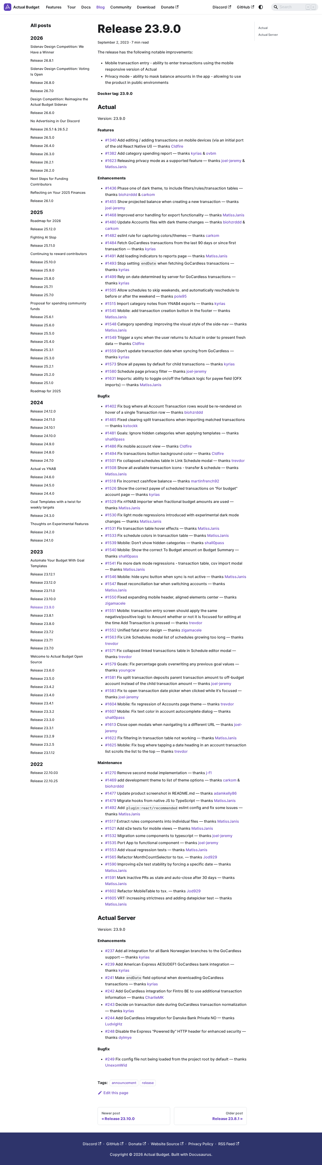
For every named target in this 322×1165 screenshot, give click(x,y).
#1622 (110, 738)
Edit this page (115, 1092)
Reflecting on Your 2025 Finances (58, 192)
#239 (110, 964)
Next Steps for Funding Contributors (49, 181)
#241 (109, 977)
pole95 (180, 296)
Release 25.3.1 (42, 350)
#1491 (110, 256)
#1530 (110, 515)
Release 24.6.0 (42, 477)
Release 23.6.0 (42, 670)
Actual (263, 28)
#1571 (110, 650)
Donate (167, 7)
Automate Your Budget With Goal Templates (57, 563)
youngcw (127, 670)
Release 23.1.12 (42, 753)
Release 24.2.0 (42, 532)
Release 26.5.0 (42, 138)
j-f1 (209, 772)
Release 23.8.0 (42, 624)
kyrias (196, 153)
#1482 (110, 235)
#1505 (110, 290)
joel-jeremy (231, 160)
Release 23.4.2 (42, 687)
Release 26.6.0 (42, 113)
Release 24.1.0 (41, 540)
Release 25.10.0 (43, 262)
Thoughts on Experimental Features (59, 524)
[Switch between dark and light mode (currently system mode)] (260, 7)
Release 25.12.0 (43, 229)
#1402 (110, 406)
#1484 (110, 242)
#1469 (110, 780)
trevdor (238, 460)
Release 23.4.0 (42, 695)
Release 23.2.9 (42, 736)
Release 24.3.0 (42, 516)
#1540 (110, 549)
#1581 (110, 677)
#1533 (110, 535)
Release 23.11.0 (42, 591)
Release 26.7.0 (42, 91)
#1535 (110, 842)
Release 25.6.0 (42, 325)
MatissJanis (116, 166)
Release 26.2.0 (42, 170)
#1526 (110, 488)
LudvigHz (113, 1024)
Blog (100, 7)
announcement (124, 1083)
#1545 (110, 310)
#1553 (110, 849)
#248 (110, 1031)
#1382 (110, 153)
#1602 (110, 891)
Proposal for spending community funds (58, 306)
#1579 (110, 664)
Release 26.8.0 (42, 83)
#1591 (110, 877)
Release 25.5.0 (42, 334)
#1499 (110, 276)
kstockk (130, 425)
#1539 (110, 542)
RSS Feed (226, 1143)
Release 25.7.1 (41, 287)
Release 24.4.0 (42, 494)
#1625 (110, 745)
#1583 (110, 690)
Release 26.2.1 (42, 162)
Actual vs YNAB (43, 469)
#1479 (110, 800)
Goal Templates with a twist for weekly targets (55, 505)
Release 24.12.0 (43, 411)
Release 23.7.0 (42, 648)
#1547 (110, 583)
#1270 (110, 772)
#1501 (110, 460)
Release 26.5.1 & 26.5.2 (49, 129)
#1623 (110, 160)
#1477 (110, 793)
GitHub (243, 7)
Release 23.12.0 (43, 582)
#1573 (110, 364)
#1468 (110, 215)
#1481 (110, 433)
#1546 (110, 576)
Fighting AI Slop (43, 237)
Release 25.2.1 (42, 366)
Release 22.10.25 (44, 781)
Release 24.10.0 (43, 436)
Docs (86, 7)
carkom (148, 194)
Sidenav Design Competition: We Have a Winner (57, 49)
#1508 (110, 467)
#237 (109, 950)
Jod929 (210, 857)
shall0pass (115, 439)
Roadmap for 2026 (45, 221)
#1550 (110, 597)
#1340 (110, 140)
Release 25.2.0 (42, 375)
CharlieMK (154, 997)
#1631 (110, 378)
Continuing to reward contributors (58, 254)
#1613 (110, 724)
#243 (110, 1004)
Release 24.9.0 (42, 444)
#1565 (110, 857)
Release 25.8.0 (42, 278)
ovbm (211, 153)
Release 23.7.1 (41, 640)
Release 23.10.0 (43, 599)
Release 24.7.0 (42, 461)
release (148, 1083)
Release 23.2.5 (42, 744)
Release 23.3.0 (42, 720)
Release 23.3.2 (42, 711)
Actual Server (268, 34)
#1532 (110, 835)
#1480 (110, 222)
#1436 (110, 188)
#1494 (110, 453)
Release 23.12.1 (42, 574)
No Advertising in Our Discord (55, 121)
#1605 (110, 898)
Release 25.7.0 (42, 295)
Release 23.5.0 (42, 679)
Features (54, 7)
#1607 (110, 711)
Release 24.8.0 (42, 452)
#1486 (110, 446)
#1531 (110, 528)
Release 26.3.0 (42, 154)
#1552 (110, 630)
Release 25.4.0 (42, 342)
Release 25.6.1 (42, 317)
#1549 (110, 337)
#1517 (110, 821)
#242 (110, 991)
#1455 (110, 201)
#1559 (110, 350)
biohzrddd (128, 194)
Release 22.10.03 (44, 773)
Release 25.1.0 (41, 383)
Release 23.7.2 (42, 632)
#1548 (110, 324)
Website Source (165, 1143)
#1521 (110, 828)
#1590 (110, 864)
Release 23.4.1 (42, 703)
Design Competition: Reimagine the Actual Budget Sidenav (59, 102)
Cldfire (177, 146)
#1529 (110, 501)
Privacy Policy (200, 1143)
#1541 (110, 563)
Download (146, 7)
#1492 (110, 807)
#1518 (110, 481)
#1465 (110, 419)
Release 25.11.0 (42, 246)
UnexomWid (116, 1065)
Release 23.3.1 (42, 728)
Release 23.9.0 (42, 607)
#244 (110, 1017)
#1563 (110, 637)
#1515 (110, 303)
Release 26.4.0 (42, 146)
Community (120, 7)
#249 (110, 1059)
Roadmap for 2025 (45, 391)
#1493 (110, 263)
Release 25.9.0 (42, 270)
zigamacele (115, 603)
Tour (71, 7)
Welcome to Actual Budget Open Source (56, 659)
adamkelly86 (225, 793)
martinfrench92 (205, 481)
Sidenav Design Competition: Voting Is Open (59, 71)
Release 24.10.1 (42, 428)
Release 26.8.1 (42, 61)
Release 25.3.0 (42, 358)
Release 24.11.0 (42, 419)
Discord (220, 7)
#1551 (110, 610)
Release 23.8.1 (42, 615)
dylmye (125, 1037)
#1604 (110, 704)
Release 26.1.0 (41, 201)
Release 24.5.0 (42, 485)
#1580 (110, 371)
